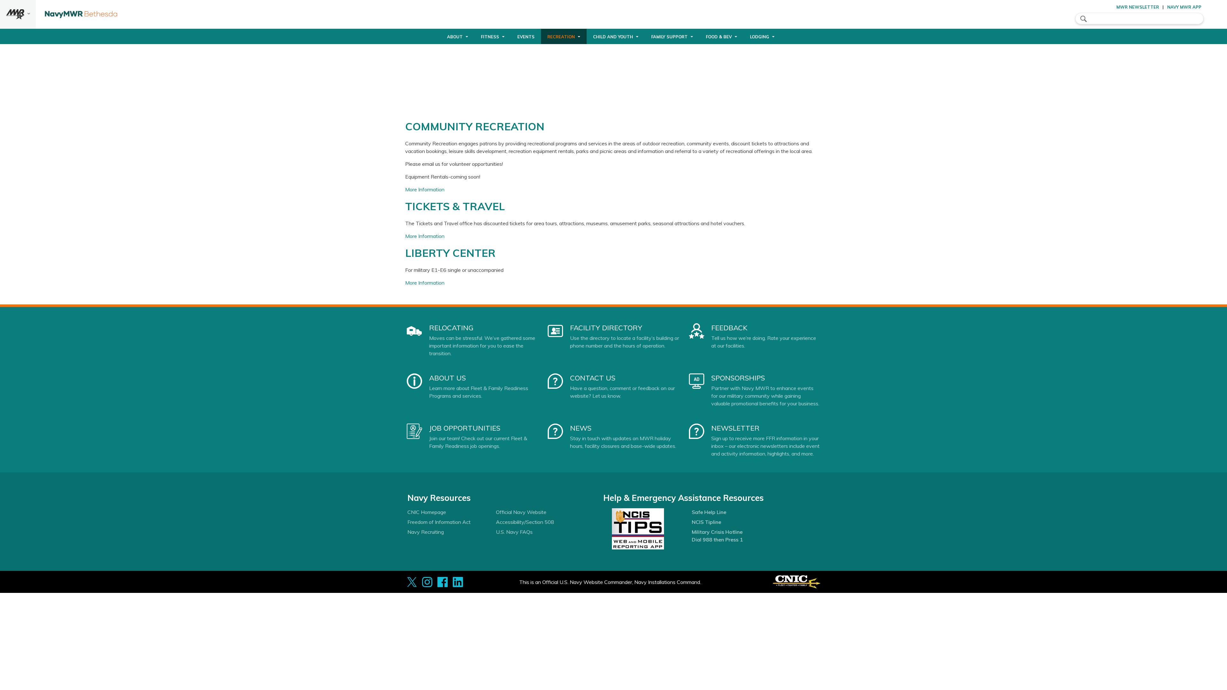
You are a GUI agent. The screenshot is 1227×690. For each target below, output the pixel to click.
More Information (424, 189)
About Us (447, 377)
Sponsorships (738, 377)
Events (526, 36)
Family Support (669, 36)
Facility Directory (606, 327)
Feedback (729, 327)
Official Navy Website (521, 512)
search (1083, 19)
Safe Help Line (709, 512)
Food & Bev (719, 36)
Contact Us (592, 377)
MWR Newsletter (1137, 7)
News (580, 428)
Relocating (451, 327)
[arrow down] (18, 14)
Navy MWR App (1184, 7)
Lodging (759, 36)
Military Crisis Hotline (717, 532)
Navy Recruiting (425, 532)
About (455, 36)
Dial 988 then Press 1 (717, 539)
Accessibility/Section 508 (525, 522)
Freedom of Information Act (439, 522)
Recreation (561, 36)
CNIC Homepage (426, 512)
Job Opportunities (464, 428)
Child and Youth (613, 36)
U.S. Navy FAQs (514, 532)
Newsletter (735, 428)
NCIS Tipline (706, 522)
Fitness (490, 36)
